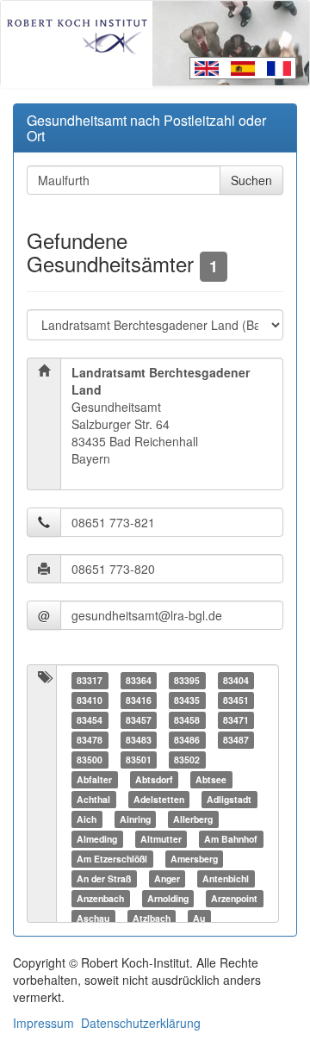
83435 (187, 700)
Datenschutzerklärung (141, 1022)
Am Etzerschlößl (112, 858)
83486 (187, 739)
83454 (89, 719)
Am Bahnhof (230, 838)
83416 (139, 700)
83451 (236, 700)
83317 (89, 680)
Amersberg (194, 858)
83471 (236, 719)
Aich (86, 819)
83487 (236, 739)
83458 (187, 719)
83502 (187, 759)
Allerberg (193, 819)
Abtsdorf (154, 779)
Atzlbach (151, 918)
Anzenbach (100, 898)
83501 (139, 759)
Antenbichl (225, 878)
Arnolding (168, 898)
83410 (89, 700)
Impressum (43, 1022)
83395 (187, 680)
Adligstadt (229, 799)
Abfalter (94, 779)
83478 (89, 739)
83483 (139, 739)
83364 (139, 680)
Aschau (93, 918)
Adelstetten (158, 799)
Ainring (135, 819)
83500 (89, 759)
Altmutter (161, 838)
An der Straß (104, 878)
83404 (236, 680)
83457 (139, 719)
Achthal (93, 799)
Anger (167, 878)
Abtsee (210, 779)
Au (199, 918)
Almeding (97, 838)
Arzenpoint (234, 898)
